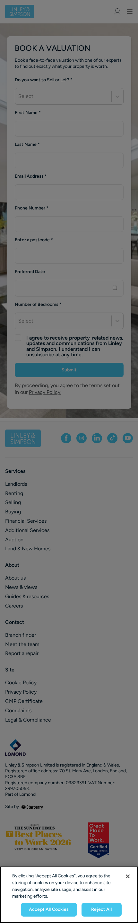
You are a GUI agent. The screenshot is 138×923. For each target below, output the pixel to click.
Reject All (101, 909)
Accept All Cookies (49, 909)
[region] (69, 894)
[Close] (128, 876)
